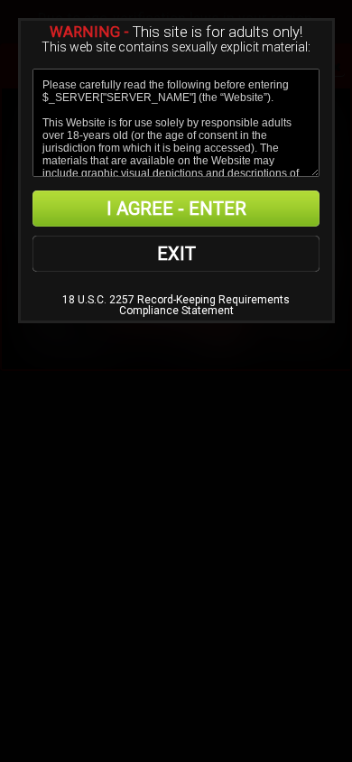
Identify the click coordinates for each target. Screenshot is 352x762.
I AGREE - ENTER (176, 208)
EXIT (176, 254)
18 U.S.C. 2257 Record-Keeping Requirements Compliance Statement (176, 305)
